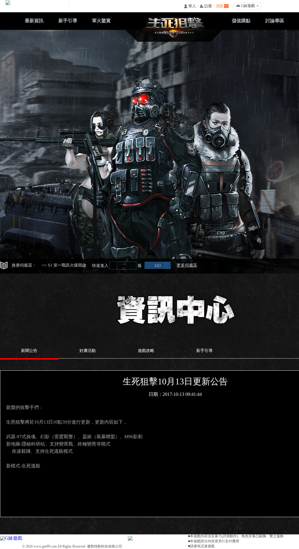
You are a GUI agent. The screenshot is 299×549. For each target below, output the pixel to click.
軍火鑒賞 (101, 20)
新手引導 (67, 20)
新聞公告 (29, 350)
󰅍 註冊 (206, 6)
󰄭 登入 (190, 6)
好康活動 (87, 350)
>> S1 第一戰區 (64, 265)
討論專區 (274, 20)
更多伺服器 (187, 265)
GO (158, 265)
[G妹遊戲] (11, 537)
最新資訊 (34, 20)
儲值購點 (241, 20)
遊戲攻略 (146, 350)
